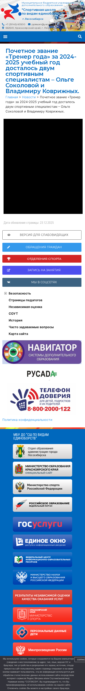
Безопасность (20, 293)
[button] (5, 36)
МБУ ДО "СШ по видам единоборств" (31, 436)
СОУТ (13, 313)
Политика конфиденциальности (27, 420)
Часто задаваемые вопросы (31, 327)
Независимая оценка (25, 307)
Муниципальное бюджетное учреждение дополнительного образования (48, 4)
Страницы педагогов (25, 300)
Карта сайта (18, 334)
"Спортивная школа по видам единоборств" (42, 11)
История (15, 320)
